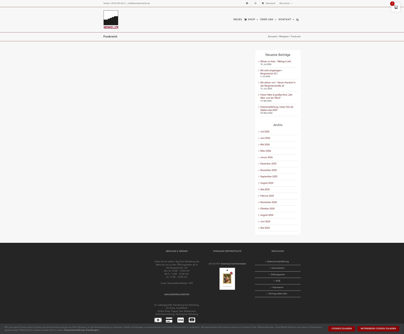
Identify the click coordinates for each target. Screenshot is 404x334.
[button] (297, 19)
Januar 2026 (266, 157)
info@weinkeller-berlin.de (139, 3)
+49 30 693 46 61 (118, 3)
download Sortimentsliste (233, 264)
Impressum (277, 287)
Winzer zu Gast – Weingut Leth (275, 61)
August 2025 (266, 183)
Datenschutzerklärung (278, 261)
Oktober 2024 (267, 209)
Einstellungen (92, 330)
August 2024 (266, 215)
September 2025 (268, 176)
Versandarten (278, 268)
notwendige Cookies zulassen (378, 329)
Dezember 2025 (268, 164)
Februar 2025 (267, 196)
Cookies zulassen (342, 329)
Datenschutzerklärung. (75, 330)
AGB (278, 281)
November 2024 (268, 202)
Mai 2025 (265, 189)
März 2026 (265, 151)
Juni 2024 (265, 222)
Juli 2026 (264, 132)
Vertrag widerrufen (278, 294)
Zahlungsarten (278, 274)
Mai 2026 (265, 145)
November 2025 (268, 170)
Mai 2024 (265, 228)
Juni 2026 (265, 138)
